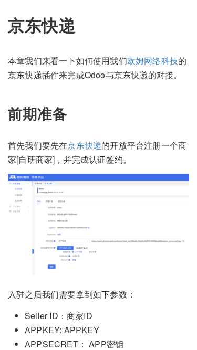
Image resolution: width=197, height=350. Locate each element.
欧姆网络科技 (152, 61)
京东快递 (84, 145)
